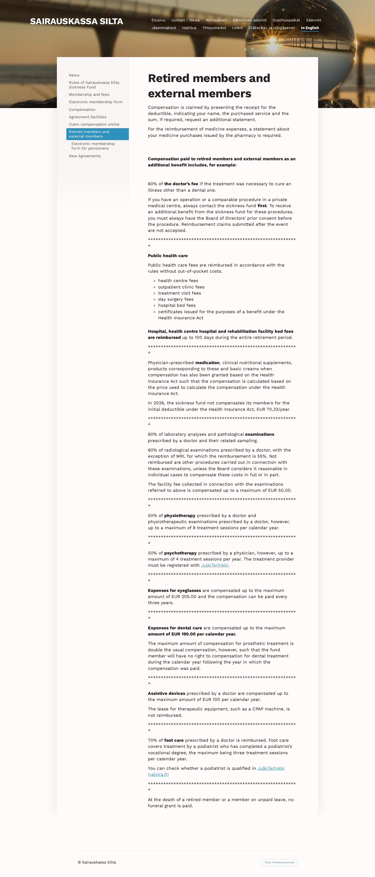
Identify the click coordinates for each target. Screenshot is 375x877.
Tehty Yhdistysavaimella (279, 862)
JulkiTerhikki (214, 565)
